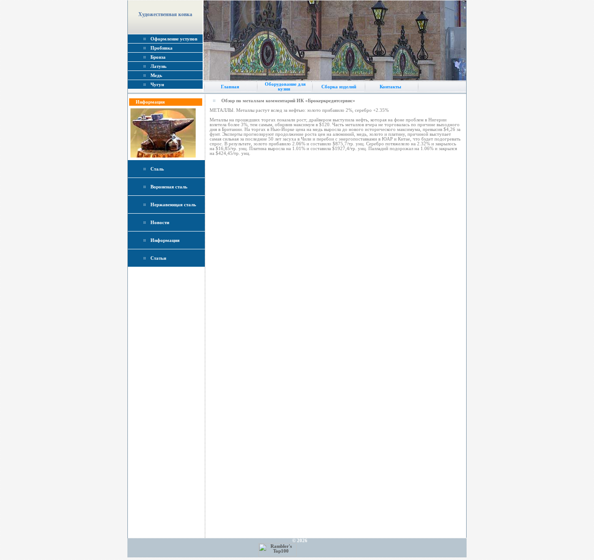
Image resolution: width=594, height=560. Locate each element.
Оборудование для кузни (284, 86)
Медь (156, 75)
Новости (159, 222)
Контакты (390, 86)
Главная (230, 86)
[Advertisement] (166, 407)
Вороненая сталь (168, 186)
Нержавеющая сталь (173, 204)
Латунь (158, 66)
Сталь (157, 169)
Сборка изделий (337, 86)
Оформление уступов (173, 39)
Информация (165, 240)
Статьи (158, 258)
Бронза (158, 57)
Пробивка (161, 48)
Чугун (157, 84)
